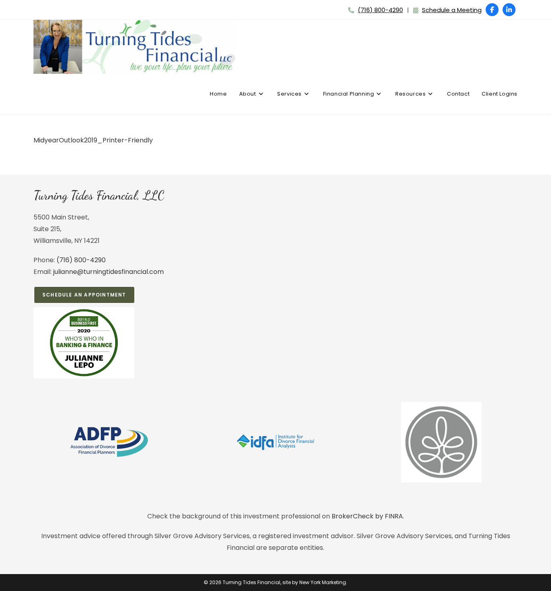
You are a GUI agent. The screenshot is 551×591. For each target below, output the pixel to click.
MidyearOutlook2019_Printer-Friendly (93, 140)
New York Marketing (322, 582)
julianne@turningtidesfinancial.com (108, 271)
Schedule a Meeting (452, 10)
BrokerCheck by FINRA (367, 516)
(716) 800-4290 (380, 10)
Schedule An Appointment (84, 294)
